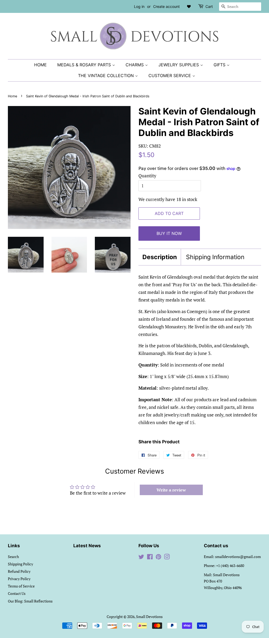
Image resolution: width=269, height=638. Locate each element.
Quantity (147, 176)
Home (40, 64)
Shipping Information (215, 257)
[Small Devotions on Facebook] (150, 557)
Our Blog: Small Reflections (30, 601)
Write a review (171, 490)
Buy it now (169, 233)
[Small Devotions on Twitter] (141, 557)
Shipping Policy (20, 563)
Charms (135, 64)
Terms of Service (21, 586)
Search (13, 556)
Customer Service (170, 75)
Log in (139, 6)
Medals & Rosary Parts (84, 64)
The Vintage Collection (106, 75)
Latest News (87, 545)
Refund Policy (19, 571)
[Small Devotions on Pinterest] (158, 557)
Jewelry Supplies (179, 64)
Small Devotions (149, 616)
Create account (166, 6)
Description (159, 257)
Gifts (220, 64)
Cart (209, 6)
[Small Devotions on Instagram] (167, 557)
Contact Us (16, 593)
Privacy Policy (19, 578)
